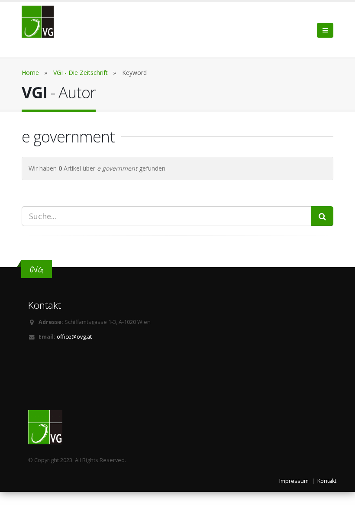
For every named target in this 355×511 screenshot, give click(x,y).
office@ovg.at (74, 336)
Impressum (294, 481)
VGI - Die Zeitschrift (80, 72)
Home (30, 72)
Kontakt (326, 481)
